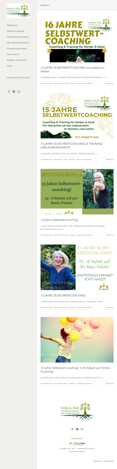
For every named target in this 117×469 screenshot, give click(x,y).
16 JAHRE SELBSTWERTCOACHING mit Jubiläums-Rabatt (73, 69)
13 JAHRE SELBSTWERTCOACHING (63, 295)
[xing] (77, 429)
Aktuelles (73, 83)
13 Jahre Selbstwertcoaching (59, 220)
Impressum (97, 461)
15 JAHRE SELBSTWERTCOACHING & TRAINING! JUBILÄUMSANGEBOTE (72, 145)
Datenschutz (109, 461)
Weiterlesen (110, 83)
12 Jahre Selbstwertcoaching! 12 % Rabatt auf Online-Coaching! (76, 369)
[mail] (82, 429)
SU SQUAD (90, 448)
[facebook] (72, 429)
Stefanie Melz (47, 83)
